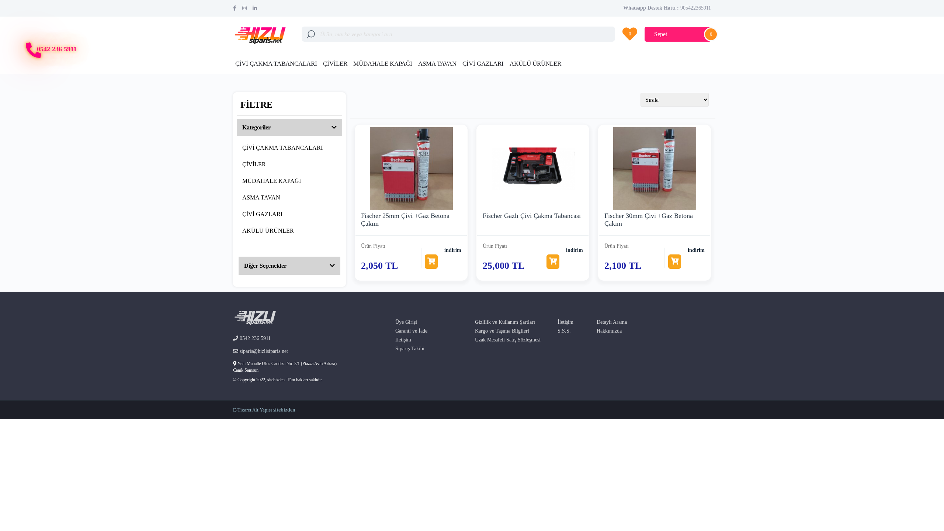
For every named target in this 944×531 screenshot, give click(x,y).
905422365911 (695, 8)
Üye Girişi (406, 322)
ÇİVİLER (335, 63)
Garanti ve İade (411, 331)
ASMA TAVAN (437, 63)
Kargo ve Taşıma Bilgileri (502, 331)
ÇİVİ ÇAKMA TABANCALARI (276, 63)
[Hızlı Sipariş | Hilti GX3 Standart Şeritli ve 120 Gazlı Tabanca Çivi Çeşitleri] (262, 33)
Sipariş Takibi (409, 348)
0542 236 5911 (57, 49)
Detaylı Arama (612, 322)
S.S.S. (564, 331)
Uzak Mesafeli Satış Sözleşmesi (508, 340)
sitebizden (284, 410)
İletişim (403, 340)
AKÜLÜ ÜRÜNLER (535, 63)
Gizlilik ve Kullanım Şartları (505, 322)
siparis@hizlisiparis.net (263, 351)
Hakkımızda (609, 331)
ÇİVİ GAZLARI (483, 63)
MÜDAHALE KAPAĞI (382, 63)
